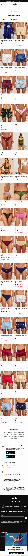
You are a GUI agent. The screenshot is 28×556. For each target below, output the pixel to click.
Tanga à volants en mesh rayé (6, 227)
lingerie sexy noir (7, 434)
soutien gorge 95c (21, 432)
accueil (12, 11)
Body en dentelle (18, 151)
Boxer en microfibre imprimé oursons (21, 335)
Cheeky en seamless (18, 281)
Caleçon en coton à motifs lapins (6, 67)
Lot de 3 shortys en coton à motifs (21, 254)
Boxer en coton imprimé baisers (6, 362)
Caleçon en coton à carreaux (20, 67)
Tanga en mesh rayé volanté (5, 201)
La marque (15, 11)
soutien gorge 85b (14, 434)
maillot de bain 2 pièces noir (12, 432)
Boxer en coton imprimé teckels (6, 417)
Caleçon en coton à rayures (19, 40)
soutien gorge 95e (21, 434)
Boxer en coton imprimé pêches (6, 335)
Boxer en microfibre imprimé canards (21, 389)
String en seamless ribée (5, 308)
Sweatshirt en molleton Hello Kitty (6, 40)
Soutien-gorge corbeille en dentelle (7, 176)
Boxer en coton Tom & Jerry (19, 417)
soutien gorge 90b (21, 436)
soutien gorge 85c (14, 436)
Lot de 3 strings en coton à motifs (20, 122)
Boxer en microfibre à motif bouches (21, 308)
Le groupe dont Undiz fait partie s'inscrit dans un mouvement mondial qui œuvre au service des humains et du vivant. (15, 489)
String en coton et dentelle (5, 254)
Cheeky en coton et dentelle (20, 227)
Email (2, 515)
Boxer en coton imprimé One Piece (7, 389)
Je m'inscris (23, 480)
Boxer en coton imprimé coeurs (20, 362)
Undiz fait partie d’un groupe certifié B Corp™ (15, 487)
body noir (5, 432)
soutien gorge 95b (14, 438)
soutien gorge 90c (7, 436)
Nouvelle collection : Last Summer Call (12, 1)
